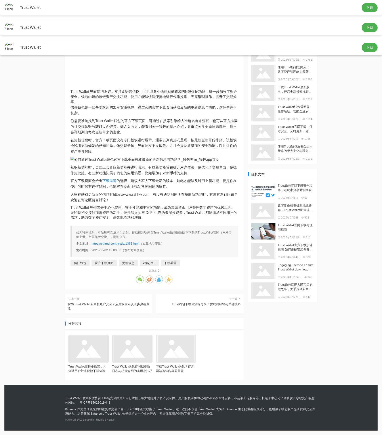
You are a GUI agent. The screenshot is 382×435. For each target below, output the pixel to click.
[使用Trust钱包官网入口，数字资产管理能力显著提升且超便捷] (263, 73)
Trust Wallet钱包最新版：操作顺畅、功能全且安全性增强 (295, 109)
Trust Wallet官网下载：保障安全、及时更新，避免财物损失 (295, 129)
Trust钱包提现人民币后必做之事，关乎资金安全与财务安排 (295, 287)
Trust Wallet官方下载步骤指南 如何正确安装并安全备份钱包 (295, 247)
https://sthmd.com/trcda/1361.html (115, 243)
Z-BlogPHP (86, 419)
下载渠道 (109, 181)
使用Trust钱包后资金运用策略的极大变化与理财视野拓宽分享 (295, 149)
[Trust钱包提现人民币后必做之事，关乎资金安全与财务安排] (263, 290)
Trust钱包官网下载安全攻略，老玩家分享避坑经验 (295, 188)
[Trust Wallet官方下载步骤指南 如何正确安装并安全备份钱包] (263, 251)
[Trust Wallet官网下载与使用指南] (263, 231)
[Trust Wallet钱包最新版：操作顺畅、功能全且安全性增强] (263, 113)
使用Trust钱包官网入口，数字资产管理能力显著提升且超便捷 (295, 69)
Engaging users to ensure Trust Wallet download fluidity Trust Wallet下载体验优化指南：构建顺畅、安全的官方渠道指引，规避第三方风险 (296, 267)
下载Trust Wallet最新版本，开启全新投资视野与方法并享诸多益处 (295, 89)
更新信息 (128, 263)
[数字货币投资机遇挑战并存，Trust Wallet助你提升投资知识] (263, 211)
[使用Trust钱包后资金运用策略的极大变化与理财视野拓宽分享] (263, 152)
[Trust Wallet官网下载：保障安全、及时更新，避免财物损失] (263, 133)
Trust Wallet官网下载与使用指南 (295, 227)
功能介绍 (149, 263)
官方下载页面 (104, 263)
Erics (112, 419)
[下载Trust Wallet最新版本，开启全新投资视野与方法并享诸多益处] (263, 93)
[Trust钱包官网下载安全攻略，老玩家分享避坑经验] (263, 191)
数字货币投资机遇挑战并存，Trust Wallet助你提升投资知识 (295, 208)
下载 (369, 8)
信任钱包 (80, 263)
